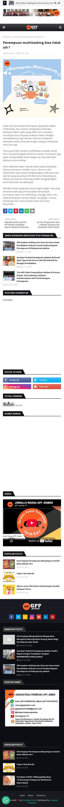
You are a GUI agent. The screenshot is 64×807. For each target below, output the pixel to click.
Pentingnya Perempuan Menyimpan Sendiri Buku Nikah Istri (38, 562)
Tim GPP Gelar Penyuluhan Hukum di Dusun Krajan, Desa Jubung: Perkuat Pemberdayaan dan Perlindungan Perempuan (38, 276)
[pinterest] (52, 617)
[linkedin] (45, 617)
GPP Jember (10, 53)
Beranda (6, 37)
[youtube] (47, 386)
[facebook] (17, 380)
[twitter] (47, 380)
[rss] (25, 617)
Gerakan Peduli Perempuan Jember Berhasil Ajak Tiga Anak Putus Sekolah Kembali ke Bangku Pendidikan (38, 260)
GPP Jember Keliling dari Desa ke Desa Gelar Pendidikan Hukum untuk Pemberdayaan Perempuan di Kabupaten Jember (38, 245)
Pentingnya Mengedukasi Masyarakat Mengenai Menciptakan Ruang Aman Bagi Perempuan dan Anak (37, 639)
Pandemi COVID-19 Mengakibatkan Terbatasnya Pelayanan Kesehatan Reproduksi (34, 780)
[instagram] (17, 386)
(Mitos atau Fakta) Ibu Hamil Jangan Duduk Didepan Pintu (38, 587)
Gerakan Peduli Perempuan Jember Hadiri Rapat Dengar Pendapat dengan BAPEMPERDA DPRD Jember (37, 654)
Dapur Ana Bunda (25, 573)
